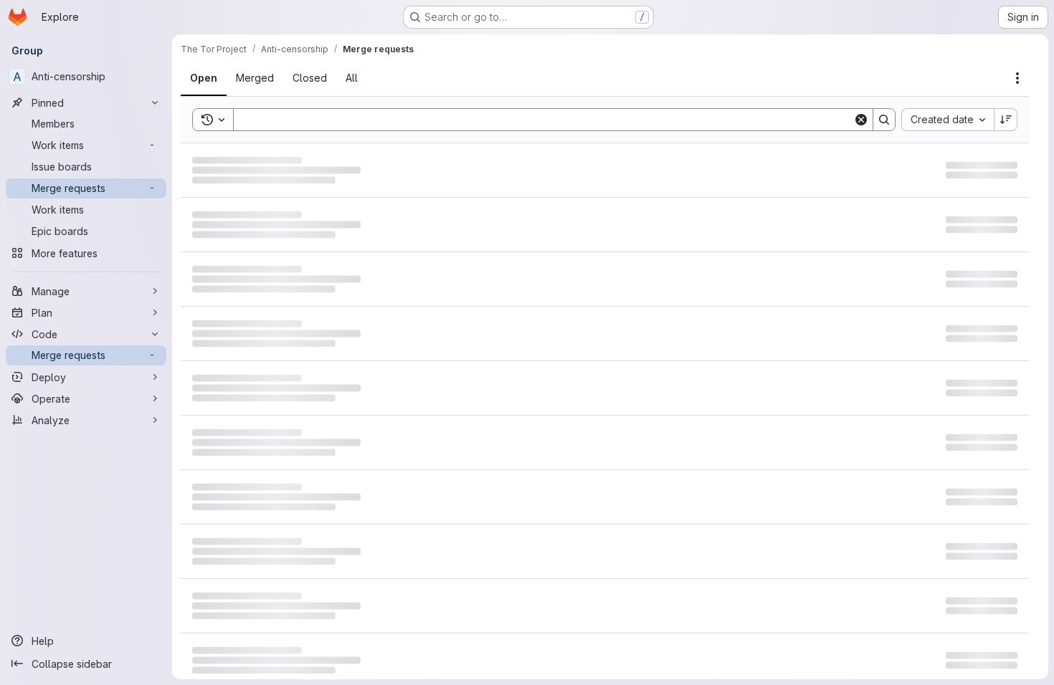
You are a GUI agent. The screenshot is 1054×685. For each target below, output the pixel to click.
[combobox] (947, 119)
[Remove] (379, 119)
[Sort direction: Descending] (1005, 119)
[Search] (884, 119)
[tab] (212, 78)
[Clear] (861, 119)
